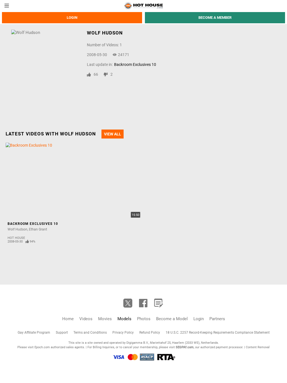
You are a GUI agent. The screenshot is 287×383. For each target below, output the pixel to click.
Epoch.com (42, 347)
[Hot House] (143, 5)
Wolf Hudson (17, 229)
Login (72, 17)
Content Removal (258, 347)
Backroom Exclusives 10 (135, 64)
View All (112, 134)
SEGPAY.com (185, 347)
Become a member (215, 17)
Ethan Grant (38, 229)
